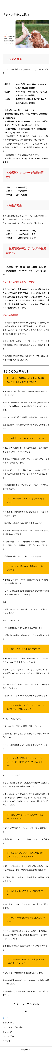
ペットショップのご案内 (13, 1027)
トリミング (7, 1032)
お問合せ (6, 1041)
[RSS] (26, 1011)
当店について (8, 1023)
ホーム (5, 1018)
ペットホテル (8, 1036)
